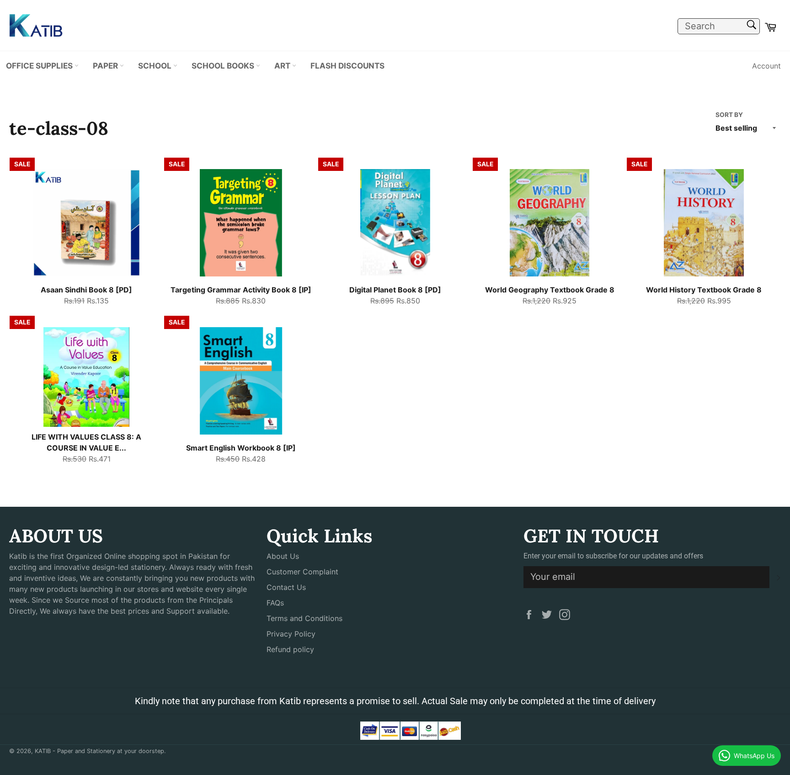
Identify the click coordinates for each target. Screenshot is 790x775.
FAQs (275, 602)
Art (283, 65)
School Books (224, 65)
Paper (106, 65)
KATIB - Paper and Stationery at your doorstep (99, 751)
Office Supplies (40, 65)
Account (766, 65)
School (155, 65)
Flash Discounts (347, 65)
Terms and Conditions (304, 618)
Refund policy (290, 649)
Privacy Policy (291, 633)
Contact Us (286, 587)
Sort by (729, 114)
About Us (283, 556)
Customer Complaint (302, 571)
